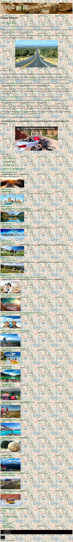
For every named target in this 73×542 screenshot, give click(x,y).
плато (13, 30)
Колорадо (12, 26)
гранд (11, 172)
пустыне (58, 35)
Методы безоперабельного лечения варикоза (13, 509)
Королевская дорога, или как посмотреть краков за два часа (18, 402)
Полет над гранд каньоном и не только (14, 168)
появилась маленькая (16, 83)
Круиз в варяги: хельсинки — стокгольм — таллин (14, 437)
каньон (16, 172)
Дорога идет (39, 35)
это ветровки (47, 100)
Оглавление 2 (7, 533)
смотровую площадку (13, 97)
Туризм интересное (11, 23)
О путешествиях (5, 439)
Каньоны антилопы (8, 165)
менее (40, 30)
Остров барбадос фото (7, 384)
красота (13, 114)
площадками (34, 79)
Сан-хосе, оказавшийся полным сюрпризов (13, 491)
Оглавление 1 (7, 531)
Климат (3, 315)
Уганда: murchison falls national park (10, 295)
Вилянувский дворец (6, 366)
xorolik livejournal (5, 172)
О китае (3, 422)
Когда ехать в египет (6, 455)
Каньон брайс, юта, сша (9, 158)
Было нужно (4, 100)
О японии (3, 333)
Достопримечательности (7, 386)
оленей (15, 85)
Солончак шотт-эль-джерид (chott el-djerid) (13, 348)
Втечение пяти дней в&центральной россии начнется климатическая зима (21, 313)
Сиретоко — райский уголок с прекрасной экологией (15, 330)
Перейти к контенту (6, 1)
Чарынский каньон (8, 161)
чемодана (17, 100)
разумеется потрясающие (22, 111)
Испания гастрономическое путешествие (12, 473)
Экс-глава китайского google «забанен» (12, 419)
